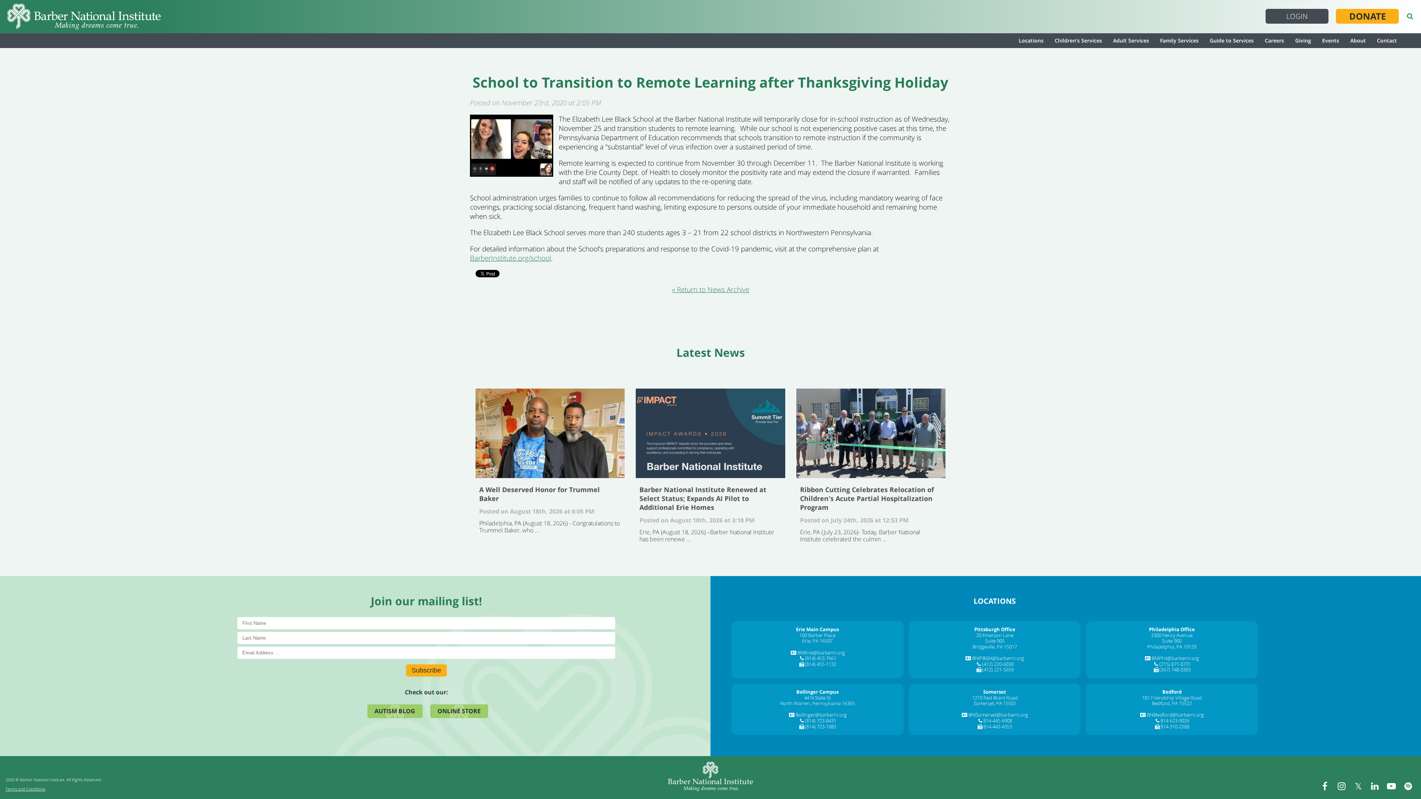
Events (1330, 40)
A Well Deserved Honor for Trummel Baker (550, 433)
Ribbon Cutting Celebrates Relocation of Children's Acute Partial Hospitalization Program (870, 433)
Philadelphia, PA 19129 (1171, 646)
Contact (1387, 40)
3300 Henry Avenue (1172, 635)
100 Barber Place (817, 635)
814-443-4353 (997, 726)
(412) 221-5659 (998, 669)
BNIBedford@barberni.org (1175, 714)
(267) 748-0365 (1175, 669)
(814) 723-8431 (820, 720)
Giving (1303, 40)
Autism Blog (394, 711)
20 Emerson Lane (995, 635)
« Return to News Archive (710, 289)
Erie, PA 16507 (817, 640)
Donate (1367, 16)
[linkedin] (1374, 786)
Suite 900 (1172, 640)
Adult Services (1131, 40)
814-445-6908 (997, 720)
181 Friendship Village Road (1172, 697)
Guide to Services (1232, 40)
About (1358, 40)
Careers (1274, 40)
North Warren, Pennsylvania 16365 (817, 703)
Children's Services (1078, 40)
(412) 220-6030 (998, 664)
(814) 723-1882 (820, 726)
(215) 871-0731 (1175, 664)
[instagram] (1341, 786)
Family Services (1179, 40)
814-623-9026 (1174, 720)
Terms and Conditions (25, 789)
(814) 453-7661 (820, 658)
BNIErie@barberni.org (821, 652)
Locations (1031, 40)
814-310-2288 (1174, 726)
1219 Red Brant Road (995, 697)
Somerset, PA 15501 (995, 703)
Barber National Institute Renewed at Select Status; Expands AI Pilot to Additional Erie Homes (710, 433)
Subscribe (426, 670)
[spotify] (1408, 786)
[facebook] (1324, 786)
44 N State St (817, 697)
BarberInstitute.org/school (510, 258)
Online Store (459, 711)
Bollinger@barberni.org (821, 714)
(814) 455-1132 (820, 664)
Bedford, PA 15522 (1172, 703)
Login (1297, 16)
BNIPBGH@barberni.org (998, 658)
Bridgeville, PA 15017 (994, 646)
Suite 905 (995, 640)
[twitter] (1358, 786)
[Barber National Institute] (84, 17)
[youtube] (1391, 786)
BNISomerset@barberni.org (998, 714)
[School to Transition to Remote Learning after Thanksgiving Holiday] (511, 174)
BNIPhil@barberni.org (1175, 658)
